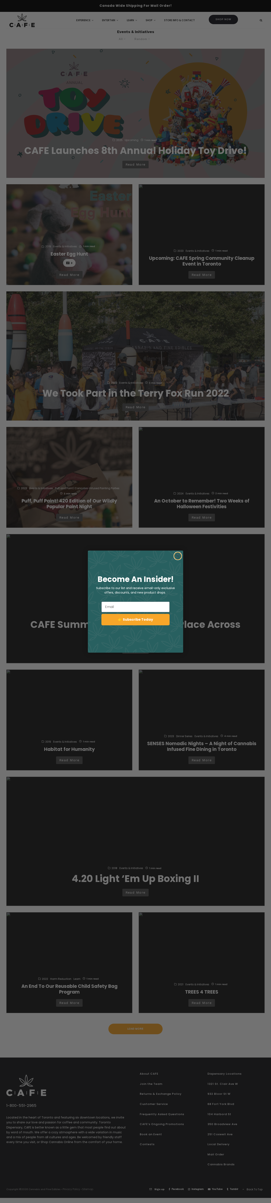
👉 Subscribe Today (135, 619)
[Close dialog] (177, 556)
